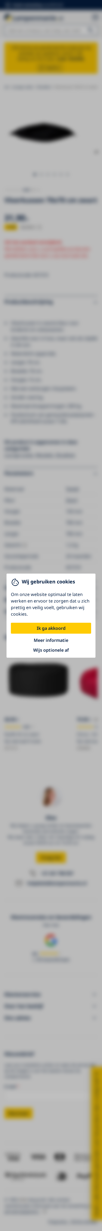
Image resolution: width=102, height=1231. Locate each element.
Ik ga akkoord (51, 628)
